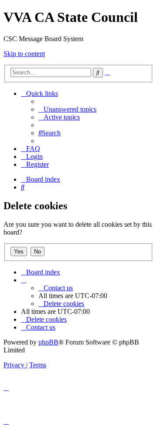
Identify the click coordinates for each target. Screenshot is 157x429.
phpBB (48, 342)
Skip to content (24, 53)
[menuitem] (67, 109)
